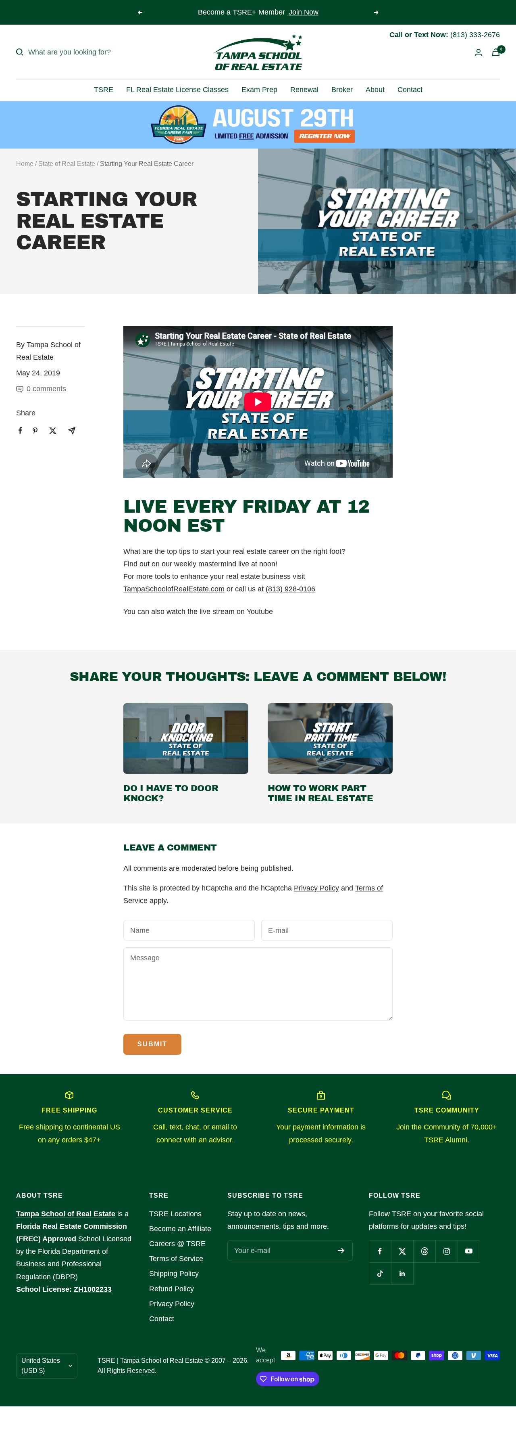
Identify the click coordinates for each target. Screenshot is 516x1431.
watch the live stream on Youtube (219, 612)
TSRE (103, 90)
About (375, 90)
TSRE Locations (175, 1214)
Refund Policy (171, 1289)
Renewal (304, 90)
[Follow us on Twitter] (402, 1251)
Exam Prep (259, 90)
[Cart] (496, 52)
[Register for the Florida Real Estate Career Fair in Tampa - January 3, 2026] (258, 125)
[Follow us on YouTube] (469, 1251)
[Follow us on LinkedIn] (402, 1273)
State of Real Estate (66, 163)
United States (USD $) (40, 1365)
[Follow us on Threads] (424, 1251)
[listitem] (20, 430)
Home (24, 163)
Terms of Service (176, 1259)
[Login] (478, 52)
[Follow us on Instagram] (446, 1251)
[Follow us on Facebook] (380, 1251)
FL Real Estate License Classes (177, 90)
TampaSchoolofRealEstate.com (174, 589)
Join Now (303, 12)
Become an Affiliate (180, 1229)
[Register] (341, 1250)
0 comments (46, 389)
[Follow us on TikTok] (380, 1273)
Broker (342, 90)
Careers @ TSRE (177, 1244)
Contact (409, 90)
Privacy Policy (316, 888)
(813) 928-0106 (290, 589)
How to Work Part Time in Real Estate (320, 794)
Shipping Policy (174, 1274)
